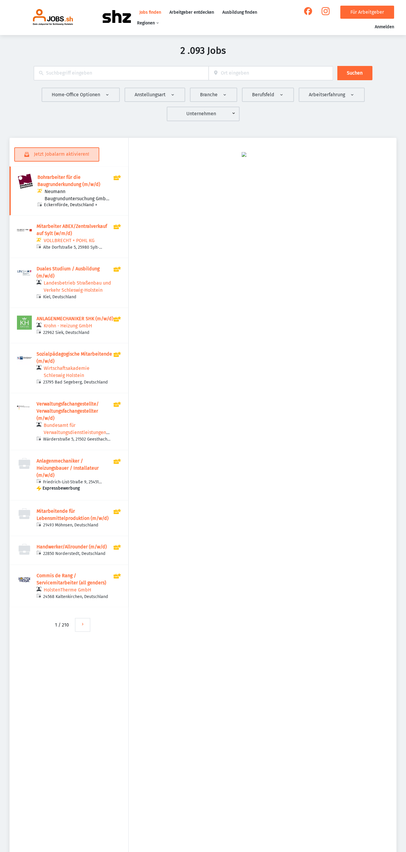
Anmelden (384, 26)
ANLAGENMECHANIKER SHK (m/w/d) (75, 318)
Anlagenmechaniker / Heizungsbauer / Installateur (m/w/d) (68, 468)
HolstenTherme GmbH (67, 590)
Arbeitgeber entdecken (191, 12)
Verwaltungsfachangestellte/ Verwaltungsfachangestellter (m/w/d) (68, 411)
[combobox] (121, 73)
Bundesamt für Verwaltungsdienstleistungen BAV (75, 432)
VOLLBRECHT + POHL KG (69, 240)
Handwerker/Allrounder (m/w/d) (72, 547)
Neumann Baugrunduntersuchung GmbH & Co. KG (77, 199)
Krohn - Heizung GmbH (68, 326)
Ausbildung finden (239, 12)
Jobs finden (150, 12)
